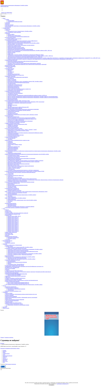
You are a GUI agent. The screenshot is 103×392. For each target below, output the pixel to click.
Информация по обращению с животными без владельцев (19, 102)
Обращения (5, 292)
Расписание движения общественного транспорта (15, 276)
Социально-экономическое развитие (12, 91)
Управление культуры (9, 68)
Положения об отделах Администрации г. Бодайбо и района (20, 31)
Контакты (7, 235)
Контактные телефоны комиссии (14, 162)
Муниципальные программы (11, 39)
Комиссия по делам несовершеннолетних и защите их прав (17, 140)
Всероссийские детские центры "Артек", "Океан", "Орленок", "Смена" (22, 129)
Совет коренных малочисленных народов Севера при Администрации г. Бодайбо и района (23, 284)
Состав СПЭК (10, 173)
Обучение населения (12, 186)
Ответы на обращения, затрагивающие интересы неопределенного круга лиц (21, 294)
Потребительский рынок (13, 126)
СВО (6, 305)
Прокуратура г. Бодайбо (10, 268)
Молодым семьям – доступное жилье (15, 44)
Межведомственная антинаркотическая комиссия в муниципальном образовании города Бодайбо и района (27, 154)
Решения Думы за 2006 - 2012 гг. (14, 216)
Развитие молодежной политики (14, 46)
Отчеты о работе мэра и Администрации (13, 245)
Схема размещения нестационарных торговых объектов (19, 110)
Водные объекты (11, 184)
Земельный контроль (12, 205)
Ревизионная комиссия (7, 240)
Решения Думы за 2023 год (13, 227)
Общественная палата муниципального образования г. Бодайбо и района (20, 256)
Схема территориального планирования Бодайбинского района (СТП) (22, 118)
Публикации (10, 142)
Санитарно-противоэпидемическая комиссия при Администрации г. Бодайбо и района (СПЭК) (24, 171)
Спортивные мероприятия (13, 133)
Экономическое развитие (13, 94)
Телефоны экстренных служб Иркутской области (15, 278)
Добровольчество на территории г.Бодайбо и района (18, 130)
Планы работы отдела (12, 131)
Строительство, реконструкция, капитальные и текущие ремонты (21, 45)
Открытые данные (9, 246)
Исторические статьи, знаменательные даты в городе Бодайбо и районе (22, 200)
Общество (5, 243)
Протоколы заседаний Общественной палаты (17, 257)
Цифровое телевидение (12, 104)
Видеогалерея (8, 26)
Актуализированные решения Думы (12, 214)
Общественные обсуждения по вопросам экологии (18, 250)
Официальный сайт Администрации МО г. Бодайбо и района (20, 247)
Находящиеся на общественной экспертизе (16, 288)
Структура (7, 30)
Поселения (7, 23)
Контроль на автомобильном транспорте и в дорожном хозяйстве (21, 206)
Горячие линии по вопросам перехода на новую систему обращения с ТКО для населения (26, 101)
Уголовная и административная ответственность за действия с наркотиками (23, 170)
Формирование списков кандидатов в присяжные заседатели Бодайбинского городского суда (24, 266)
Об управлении (11, 71)
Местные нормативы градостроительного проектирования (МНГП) (21, 117)
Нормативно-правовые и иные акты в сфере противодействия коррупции (23, 61)
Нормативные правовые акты (14, 146)
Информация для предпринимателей (15, 90)
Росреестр (7, 269)
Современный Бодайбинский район (15, 21)
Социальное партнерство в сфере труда (16, 175)
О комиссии (10, 141)
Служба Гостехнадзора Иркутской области (14, 270)
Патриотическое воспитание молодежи (16, 134)
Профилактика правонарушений (14, 153)
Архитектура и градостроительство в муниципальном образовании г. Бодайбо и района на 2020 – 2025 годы (30, 50)
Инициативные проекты (13, 99)
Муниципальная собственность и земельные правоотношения (20, 49)
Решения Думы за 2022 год (13, 226)
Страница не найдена (8, 337)
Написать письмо (8, 293)
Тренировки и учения (12, 187)
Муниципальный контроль (10, 203)
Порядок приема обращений (11, 296)
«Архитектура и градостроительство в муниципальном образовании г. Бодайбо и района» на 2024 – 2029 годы (30, 55)
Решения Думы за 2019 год (13, 223)
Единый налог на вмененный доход (15, 84)
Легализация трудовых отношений (15, 177)
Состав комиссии (11, 169)
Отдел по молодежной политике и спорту (13, 128)
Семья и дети (10, 53)
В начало (2, 343)
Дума (4, 208)
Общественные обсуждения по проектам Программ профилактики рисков (23, 251)
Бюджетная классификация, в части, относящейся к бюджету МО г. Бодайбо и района (25, 81)
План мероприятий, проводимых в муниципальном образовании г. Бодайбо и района (22, 25)
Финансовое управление (10, 76)
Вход (4, 362)
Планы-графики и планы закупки (14, 38)
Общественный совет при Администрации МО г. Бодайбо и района (21, 258)
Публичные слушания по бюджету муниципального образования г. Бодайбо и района (25, 249)
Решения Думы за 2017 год (13, 221)
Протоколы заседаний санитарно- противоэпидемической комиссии (21, 172)
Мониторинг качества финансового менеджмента (18, 77)
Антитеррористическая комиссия (12, 188)
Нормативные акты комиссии (14, 157)
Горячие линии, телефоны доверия (15, 144)
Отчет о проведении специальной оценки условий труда (19, 88)
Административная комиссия (11, 137)
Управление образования (10, 66)
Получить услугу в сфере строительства (16, 119)
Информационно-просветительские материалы (17, 262)
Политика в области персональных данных (14, 303)
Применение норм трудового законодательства (17, 180)
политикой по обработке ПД (62, 383)
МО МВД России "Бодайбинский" (12, 267)
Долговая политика (12, 83)
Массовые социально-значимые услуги (13, 291)
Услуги (4, 285)
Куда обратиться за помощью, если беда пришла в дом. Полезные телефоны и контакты (25, 160)
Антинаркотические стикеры (13, 155)
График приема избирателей (11, 232)
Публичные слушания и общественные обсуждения (15, 248)
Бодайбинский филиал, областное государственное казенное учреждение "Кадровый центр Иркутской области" (28, 271)
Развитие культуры (11, 52)
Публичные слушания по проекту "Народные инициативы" (20, 254)
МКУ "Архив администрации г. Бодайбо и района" (15, 197)
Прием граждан (8, 298)
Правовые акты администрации (14, 35)
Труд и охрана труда (9, 174)
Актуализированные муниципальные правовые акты (18, 36)
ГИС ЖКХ (10, 106)
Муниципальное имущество (13, 111)
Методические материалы (13, 148)
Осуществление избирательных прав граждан (14, 265)
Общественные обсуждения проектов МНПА (17, 252)
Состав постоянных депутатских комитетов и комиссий (16, 212)
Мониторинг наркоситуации (13, 164)
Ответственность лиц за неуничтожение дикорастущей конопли (21, 165)
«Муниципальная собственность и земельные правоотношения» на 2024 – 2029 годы (25, 56)
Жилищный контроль (12, 204)
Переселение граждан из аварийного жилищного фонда (16, 207)
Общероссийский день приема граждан (13, 302)
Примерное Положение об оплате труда (16, 75)
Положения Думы (9, 233)
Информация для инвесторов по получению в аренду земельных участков (23, 114)
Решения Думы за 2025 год (13, 230)
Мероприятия (10, 69)
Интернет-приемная (9, 295)
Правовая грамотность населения (14, 190)
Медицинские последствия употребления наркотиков (18, 163)
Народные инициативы (12, 98)
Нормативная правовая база (13, 86)
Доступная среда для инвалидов (11, 272)
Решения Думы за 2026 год (13, 231)
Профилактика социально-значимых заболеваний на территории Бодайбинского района (26, 54)
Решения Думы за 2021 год (13, 225)
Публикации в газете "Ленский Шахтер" (16, 264)
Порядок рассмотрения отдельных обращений (14, 299)
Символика (7, 22)
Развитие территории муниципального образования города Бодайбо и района (23, 42)
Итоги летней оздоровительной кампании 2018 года (18, 282)
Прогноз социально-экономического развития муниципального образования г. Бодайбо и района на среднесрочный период (33, 97)
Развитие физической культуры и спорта (16, 47)
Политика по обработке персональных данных (10, 348)
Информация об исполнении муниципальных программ (19, 41)
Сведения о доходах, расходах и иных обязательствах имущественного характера (24, 63)
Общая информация (12, 196)
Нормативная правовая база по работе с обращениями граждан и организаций (21, 297)
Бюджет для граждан (12, 79)
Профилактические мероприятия (14, 159)
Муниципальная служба (10, 65)
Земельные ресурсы (12, 112)
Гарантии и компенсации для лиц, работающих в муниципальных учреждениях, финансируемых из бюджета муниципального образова (35, 179)
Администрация (6, 28)
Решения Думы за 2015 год (13, 219)
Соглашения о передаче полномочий (15, 93)
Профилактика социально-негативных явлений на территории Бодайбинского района (25, 132)
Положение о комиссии (10, 242)
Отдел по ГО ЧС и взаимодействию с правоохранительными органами (19, 181)
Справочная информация (13, 147)
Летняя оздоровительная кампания (12, 281)
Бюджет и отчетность (12, 80)
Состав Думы (8, 210)
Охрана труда (10, 176)
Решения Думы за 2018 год (13, 222)
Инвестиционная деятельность (14, 92)
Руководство (7, 29)
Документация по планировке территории (16, 122)
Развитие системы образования (14, 51)
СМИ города (7, 277)
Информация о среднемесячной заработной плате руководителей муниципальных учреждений (27, 64)
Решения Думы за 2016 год (13, 220)
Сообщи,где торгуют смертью (14, 168)
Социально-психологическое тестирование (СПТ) (18, 156)
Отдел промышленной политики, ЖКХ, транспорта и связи (17, 100)
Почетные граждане (9, 24)
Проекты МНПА (11, 34)
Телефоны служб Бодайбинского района (13, 279)
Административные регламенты (11, 287)
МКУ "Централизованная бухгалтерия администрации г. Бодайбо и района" (20, 194)
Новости (7, 209)
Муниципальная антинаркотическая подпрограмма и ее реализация (21, 158)
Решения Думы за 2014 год (13, 218)
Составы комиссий (11, 138)
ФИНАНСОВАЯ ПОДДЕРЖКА (14, 274)
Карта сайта (5, 361)
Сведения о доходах (12, 238)
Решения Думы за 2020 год (13, 224)
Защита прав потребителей (13, 127)
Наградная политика (9, 255)
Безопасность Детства (12, 149)
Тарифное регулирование (13, 125)
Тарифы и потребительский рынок (12, 123)
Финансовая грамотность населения (12, 260)
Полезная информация (12, 193)
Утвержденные (11, 289)
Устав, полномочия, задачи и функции (13, 32)
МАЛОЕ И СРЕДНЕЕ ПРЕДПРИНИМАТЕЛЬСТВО (16, 273)
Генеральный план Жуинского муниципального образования (20, 121)
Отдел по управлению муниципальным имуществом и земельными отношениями (22, 109)
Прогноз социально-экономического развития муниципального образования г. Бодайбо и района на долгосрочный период (33, 96)
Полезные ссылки (9, 301)
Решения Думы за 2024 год (13, 228)
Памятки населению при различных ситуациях (17, 192)
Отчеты (9, 145)
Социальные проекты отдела (13, 135)
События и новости (12, 143)
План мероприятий (11, 261)
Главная (2, 337)
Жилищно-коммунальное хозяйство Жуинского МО (18, 107)
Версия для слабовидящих (6, 12)
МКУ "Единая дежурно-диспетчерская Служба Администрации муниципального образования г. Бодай (26, 191)
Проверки (10, 70)
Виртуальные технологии (10, 364)
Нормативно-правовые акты (13, 116)
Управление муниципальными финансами (16, 48)
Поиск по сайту (6, 308)
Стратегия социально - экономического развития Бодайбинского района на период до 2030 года (27, 95)
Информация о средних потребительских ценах (17, 124)
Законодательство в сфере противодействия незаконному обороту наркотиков (23, 161)
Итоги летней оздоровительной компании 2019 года (18, 283)
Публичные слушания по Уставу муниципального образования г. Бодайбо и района (25, 253)
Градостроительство (9, 115)
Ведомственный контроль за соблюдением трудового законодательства (22, 178)
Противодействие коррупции (11, 60)
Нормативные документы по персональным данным (18, 304)
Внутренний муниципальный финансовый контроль (18, 82)
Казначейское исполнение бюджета (15, 85)
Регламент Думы (8, 211)
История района (11, 20)
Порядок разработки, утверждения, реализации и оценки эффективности (22, 40)
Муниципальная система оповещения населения (17, 185)
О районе (7, 19)
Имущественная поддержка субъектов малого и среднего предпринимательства (21, 280)
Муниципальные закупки (10, 37)
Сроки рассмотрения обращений (12, 300)
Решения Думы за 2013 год (13, 217)
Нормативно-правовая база (13, 237)
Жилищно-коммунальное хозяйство (15, 108)
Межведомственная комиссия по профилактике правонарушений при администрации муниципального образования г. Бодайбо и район (33, 150)
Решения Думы (8, 215)
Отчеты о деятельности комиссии (14, 166)
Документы (7, 33)
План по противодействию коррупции (15, 62)
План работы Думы (9, 234)
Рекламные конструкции (13, 113)
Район (4, 18)
